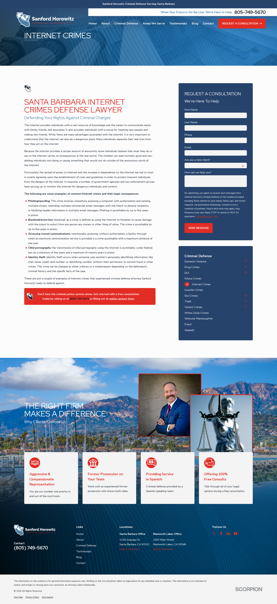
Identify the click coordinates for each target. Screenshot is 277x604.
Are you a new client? (197, 160)
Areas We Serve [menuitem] (154, 23)
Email (188, 147)
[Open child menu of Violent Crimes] (245, 307)
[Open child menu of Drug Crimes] (245, 267)
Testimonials (83, 551)
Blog (79, 557)
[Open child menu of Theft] (245, 301)
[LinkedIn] (228, 533)
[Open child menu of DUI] (245, 273)
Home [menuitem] (92, 23)
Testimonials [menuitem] (178, 23)
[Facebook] (221, 533)
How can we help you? (198, 172)
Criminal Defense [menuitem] (126, 23)
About (80, 539)
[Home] (45, 19)
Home (79, 534)
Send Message (198, 228)
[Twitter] (214, 533)
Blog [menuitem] (195, 23)
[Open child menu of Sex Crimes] (245, 295)
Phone (188, 135)
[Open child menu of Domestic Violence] (245, 261)
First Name (191, 109)
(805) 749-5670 (79, 298)
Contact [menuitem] (208, 23)
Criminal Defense (86, 545)
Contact (80, 563)
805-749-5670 (250, 12)
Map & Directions (129, 549)
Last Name (191, 122)
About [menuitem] (105, 23)
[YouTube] (235, 533)
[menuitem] (214, 261)
